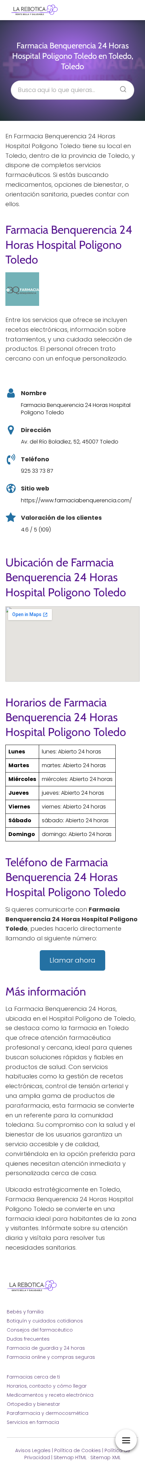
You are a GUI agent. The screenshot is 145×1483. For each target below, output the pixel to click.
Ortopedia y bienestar (33, 1404)
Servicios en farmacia (33, 1422)
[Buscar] (120, 87)
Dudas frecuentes (28, 1339)
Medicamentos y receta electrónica (50, 1395)
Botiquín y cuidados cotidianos (45, 1320)
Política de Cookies (77, 1450)
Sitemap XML (105, 1457)
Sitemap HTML (70, 1457)
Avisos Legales (33, 1450)
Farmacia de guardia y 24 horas (46, 1348)
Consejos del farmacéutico (40, 1330)
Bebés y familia (25, 1311)
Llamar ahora (72, 960)
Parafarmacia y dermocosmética (47, 1413)
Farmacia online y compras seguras (51, 1357)
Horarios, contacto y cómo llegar (47, 1386)
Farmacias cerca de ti (33, 1377)
